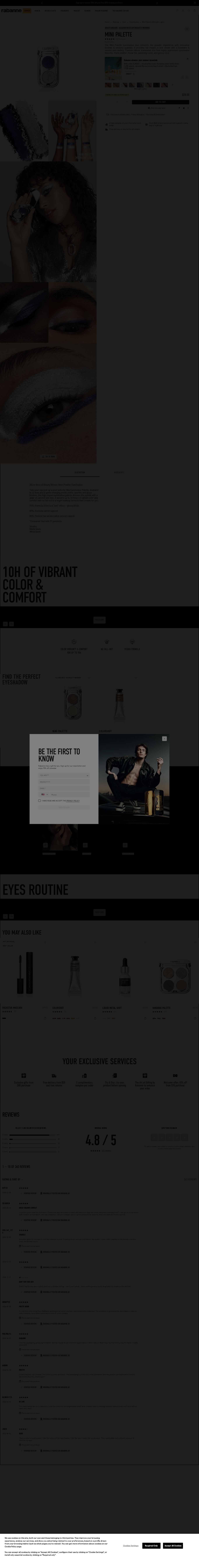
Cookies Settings (130, 1545)
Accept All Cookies (173, 1545)
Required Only (151, 1545)
